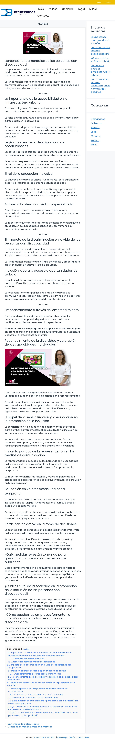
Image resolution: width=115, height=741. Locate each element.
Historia (95, 127)
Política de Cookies (79, 737)
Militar (93, 9)
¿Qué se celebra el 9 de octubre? (100, 60)
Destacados (98, 119)
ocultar (25, 649)
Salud (94, 144)
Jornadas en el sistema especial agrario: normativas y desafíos (100, 86)
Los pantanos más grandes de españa (100, 40)
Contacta (43, 15)
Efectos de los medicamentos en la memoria (30, 726)
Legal (99, 2)
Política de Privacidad (44, 737)
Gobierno (68, 9)
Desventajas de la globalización (23, 724)
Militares (96, 136)
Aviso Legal (62, 737)
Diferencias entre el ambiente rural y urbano (100, 70)
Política (108, 2)
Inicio (40, 9)
